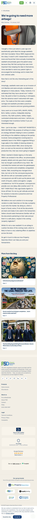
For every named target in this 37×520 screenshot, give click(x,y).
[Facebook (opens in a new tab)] (6, 378)
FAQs (2, 405)
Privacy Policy (5, 417)
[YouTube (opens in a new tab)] (21, 378)
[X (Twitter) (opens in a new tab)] (10, 378)
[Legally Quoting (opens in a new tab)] (24, 491)
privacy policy (10, 513)
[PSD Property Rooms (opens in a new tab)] (10, 491)
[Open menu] (34, 2)
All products (4, 389)
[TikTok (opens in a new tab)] (2, 378)
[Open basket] (30, 2)
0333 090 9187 (5, 407)
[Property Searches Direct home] (6, 2)
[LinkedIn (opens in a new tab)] (18, 378)
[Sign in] (26, 2)
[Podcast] (25, 378)
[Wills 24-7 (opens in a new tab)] (11, 498)
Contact (3, 402)
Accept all (17, 517)
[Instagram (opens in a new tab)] (14, 378)
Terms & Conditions (6, 415)
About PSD (4, 400)
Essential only (7, 517)
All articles (6, 10)
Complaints (4, 420)
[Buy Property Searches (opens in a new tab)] (18, 485)
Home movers (5, 387)
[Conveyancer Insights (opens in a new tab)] (24, 498)
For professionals (6, 397)
